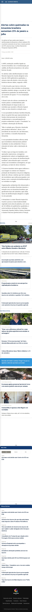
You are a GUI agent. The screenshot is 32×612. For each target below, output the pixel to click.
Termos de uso (6, 603)
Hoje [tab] (6, 452)
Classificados (9, 601)
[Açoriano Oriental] (16, 594)
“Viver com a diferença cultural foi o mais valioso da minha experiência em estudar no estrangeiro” (15, 331)
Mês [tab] (26, 452)
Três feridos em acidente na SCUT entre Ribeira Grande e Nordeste (14, 247)
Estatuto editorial (17, 598)
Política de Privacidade (16, 603)
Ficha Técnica (23, 601)
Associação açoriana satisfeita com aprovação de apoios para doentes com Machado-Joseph (14, 262)
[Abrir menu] (2, 1)
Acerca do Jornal (7, 598)
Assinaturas (26, 603)
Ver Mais (30, 223)
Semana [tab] (16, 452)
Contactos (15, 601)
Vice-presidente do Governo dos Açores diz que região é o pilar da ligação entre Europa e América (15, 529)
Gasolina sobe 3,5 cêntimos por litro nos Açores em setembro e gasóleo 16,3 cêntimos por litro (16, 295)
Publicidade (26, 598)
